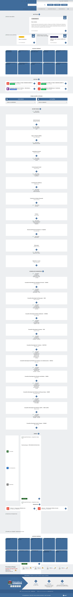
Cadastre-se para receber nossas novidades (37, 575)
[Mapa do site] (33, 1)
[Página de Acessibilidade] (35, 1)
